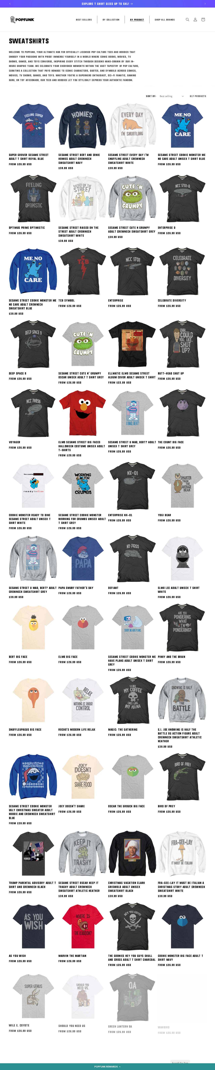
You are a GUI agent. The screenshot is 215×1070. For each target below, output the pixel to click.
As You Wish (17, 956)
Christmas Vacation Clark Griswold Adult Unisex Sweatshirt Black (126, 886)
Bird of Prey (166, 806)
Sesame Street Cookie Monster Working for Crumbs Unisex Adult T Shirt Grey (82, 519)
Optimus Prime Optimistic (27, 227)
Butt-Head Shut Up (171, 373)
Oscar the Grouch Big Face (126, 806)
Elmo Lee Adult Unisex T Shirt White (179, 589)
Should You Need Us (71, 1024)
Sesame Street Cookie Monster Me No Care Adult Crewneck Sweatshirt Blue (33, 304)
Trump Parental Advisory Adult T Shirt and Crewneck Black (32, 884)
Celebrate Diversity (172, 300)
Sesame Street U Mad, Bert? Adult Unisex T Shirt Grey (132, 444)
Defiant (113, 588)
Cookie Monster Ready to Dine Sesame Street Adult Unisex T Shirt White (30, 519)
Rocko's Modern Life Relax (76, 729)
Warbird (163, 1024)
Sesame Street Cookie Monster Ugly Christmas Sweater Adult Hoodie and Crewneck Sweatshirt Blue (32, 812)
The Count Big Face (171, 442)
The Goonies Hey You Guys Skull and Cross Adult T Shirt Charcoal (132, 957)
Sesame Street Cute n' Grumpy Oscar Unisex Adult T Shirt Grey (81, 375)
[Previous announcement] (10, 3)
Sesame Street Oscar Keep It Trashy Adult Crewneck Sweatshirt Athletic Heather (79, 886)
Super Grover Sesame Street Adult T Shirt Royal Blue (29, 157)
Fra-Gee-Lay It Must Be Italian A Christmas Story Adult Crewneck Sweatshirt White (181, 886)
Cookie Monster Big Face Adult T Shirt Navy (180, 957)
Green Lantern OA (120, 1024)
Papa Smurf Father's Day (75, 588)
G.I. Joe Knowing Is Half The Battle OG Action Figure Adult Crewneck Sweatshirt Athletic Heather (180, 735)
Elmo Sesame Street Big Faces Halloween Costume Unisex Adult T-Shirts (81, 446)
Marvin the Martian (72, 956)
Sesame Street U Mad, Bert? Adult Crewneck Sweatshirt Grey (33, 589)
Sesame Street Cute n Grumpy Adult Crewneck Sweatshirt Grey (131, 229)
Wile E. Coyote (19, 1024)
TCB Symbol (66, 300)
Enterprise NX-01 (120, 515)
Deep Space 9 (18, 373)
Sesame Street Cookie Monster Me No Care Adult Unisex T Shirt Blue (182, 157)
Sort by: (151, 95)
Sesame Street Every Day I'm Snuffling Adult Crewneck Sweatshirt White (128, 158)
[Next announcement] (205, 3)
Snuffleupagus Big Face (25, 729)
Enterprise (115, 300)
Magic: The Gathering (123, 729)
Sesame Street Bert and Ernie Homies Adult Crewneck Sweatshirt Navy (79, 158)
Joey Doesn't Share (71, 806)
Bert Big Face (18, 657)
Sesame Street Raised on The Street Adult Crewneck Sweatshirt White (78, 231)
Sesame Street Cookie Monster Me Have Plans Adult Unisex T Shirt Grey (132, 660)
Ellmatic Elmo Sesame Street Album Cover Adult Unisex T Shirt (132, 375)
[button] (107, 1066)
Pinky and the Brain (171, 657)
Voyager (14, 442)
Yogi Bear (164, 515)
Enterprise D (167, 227)
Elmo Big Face (67, 657)
